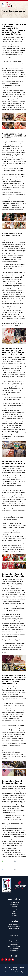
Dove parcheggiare (14, 943)
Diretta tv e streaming (14, 946)
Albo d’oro (14, 906)
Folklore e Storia (14, 902)
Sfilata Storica (14, 904)
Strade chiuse (14, 944)
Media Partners (14, 950)
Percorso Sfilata (14, 948)
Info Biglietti (14, 939)
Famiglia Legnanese (14, 928)
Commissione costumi (14, 930)
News (14, 912)
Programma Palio (14, 941)
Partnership (14, 910)
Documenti (14, 915)
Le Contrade (14, 908)
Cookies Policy (19, 972)
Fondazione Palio (14, 924)
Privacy (7, 972)
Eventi (14, 913)
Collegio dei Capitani (14, 926)
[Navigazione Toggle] (25, 4)
